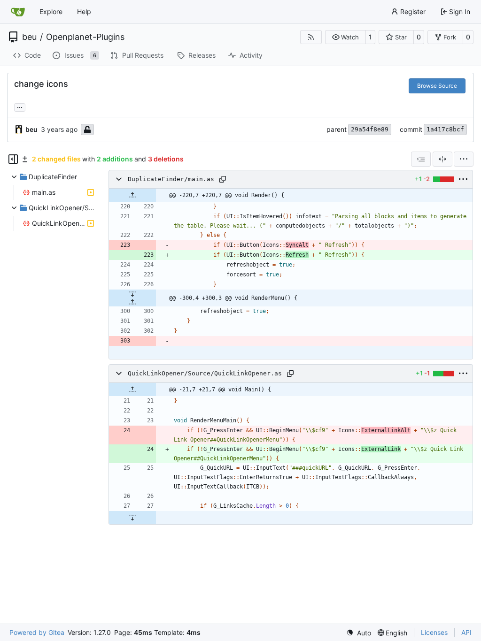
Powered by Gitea (36, 632)
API (466, 632)
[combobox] (421, 159)
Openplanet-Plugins (85, 37)
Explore (50, 11)
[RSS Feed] (311, 37)
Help (84, 11)
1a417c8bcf (445, 129)
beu (29, 37)
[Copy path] (222, 179)
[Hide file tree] (13, 159)
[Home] (18, 11)
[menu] (463, 159)
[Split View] (442, 159)
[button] (345, 37)
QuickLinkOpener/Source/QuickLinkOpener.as (205, 373)
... (20, 106)
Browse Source (437, 85)
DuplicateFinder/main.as (171, 179)
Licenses (434, 632)
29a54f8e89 (369, 129)
